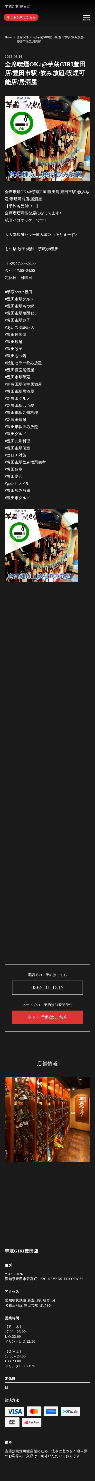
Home (8, 37)
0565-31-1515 (47, 987)
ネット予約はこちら (21, 17)
